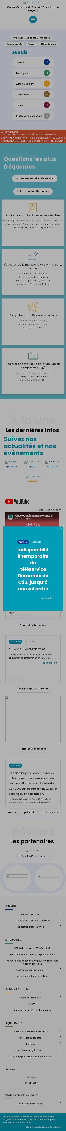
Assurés (23, 542)
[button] (62, 527)
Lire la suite (46, 598)
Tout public (35, 542)
